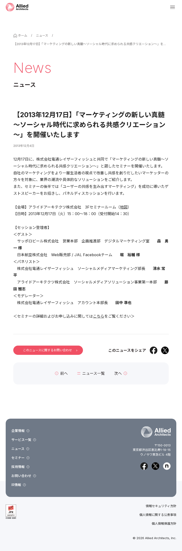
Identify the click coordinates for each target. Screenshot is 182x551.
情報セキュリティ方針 (161, 506)
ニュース (42, 35)
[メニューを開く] (172, 7)
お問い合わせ (21, 476)
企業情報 (18, 431)
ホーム (22, 35)
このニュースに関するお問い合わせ (47, 350)
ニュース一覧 (93, 373)
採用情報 (18, 467)
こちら (98, 316)
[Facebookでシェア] (153, 350)
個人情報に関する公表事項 (157, 514)
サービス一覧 (21, 440)
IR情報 (16, 485)
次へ (118, 373)
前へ (64, 373)
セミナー (18, 458)
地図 (123, 207)
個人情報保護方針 (164, 523)
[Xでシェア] (165, 350)
